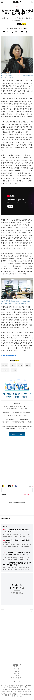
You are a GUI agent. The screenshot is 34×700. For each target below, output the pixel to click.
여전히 (20, 365)
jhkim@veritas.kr (11, 356)
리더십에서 (5, 370)
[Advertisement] (17, 636)
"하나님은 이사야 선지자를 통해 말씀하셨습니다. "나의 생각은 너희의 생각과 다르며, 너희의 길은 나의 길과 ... (16, 568)
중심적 (28, 365)
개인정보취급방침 (16, 678)
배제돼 (14, 370)
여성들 (13, 365)
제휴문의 (16, 673)
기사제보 (16, 675)
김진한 (8, 28)
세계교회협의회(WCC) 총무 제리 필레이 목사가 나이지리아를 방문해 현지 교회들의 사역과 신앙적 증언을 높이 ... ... (17, 546)
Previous (2, 611)
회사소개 (16, 669)
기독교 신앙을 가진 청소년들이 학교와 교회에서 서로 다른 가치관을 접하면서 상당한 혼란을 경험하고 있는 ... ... (17, 558)
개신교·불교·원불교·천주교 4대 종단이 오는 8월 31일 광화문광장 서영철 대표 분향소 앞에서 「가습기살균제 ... (17, 535)
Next (31, 611)
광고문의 (16, 671)
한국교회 (4, 365)
